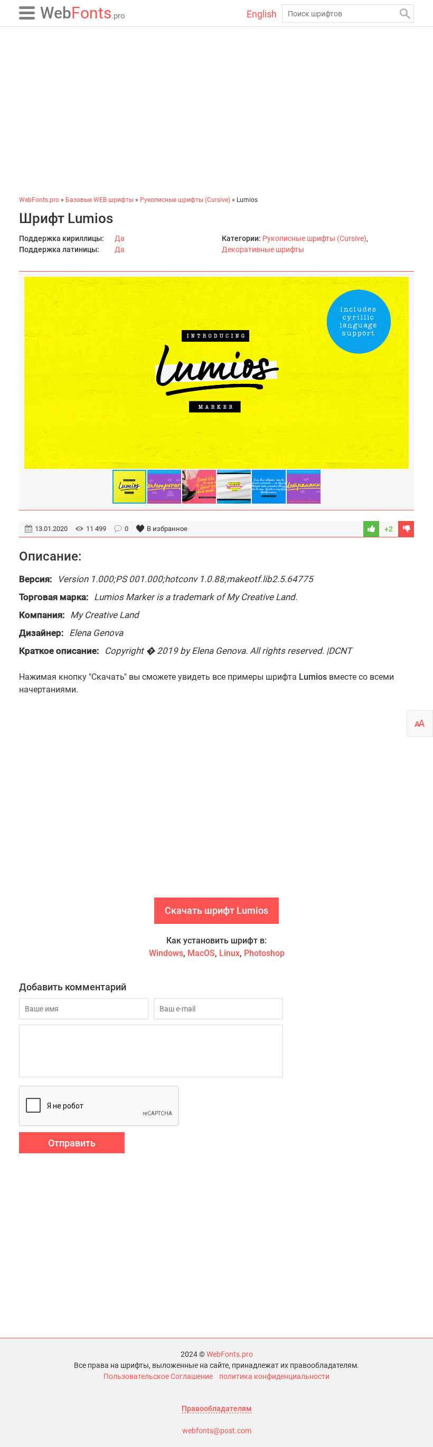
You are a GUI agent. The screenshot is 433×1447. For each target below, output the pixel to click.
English (262, 14)
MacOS (201, 953)
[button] (399, 372)
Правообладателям (217, 1408)
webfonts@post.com (216, 1430)
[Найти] (405, 13)
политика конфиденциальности (274, 1376)
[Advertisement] (216, 111)
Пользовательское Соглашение (158, 1376)
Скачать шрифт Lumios (216, 910)
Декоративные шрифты (263, 249)
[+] (371, 529)
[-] (406, 529)
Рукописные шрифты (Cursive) (314, 238)
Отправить (72, 1143)
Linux (229, 953)
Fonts (82, 13)
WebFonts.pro (229, 1354)
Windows (166, 953)
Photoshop (264, 953)
